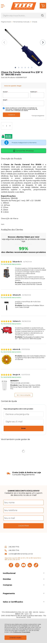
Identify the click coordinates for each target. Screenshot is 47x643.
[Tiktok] (36, 567)
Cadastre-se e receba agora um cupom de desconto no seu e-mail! (23, 494)
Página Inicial (6, 22)
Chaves (34, 22)
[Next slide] (42, 42)
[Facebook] (11, 567)
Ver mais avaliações (23, 395)
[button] (15, 67)
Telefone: (33, 91)
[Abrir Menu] (3, 6)
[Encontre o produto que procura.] (42, 15)
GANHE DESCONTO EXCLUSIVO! (23, 491)
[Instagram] (17, 567)
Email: (5, 100)
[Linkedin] (30, 567)
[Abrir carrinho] (43, 6)
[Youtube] (23, 567)
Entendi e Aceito (15, 637)
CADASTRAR (23, 526)
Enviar (23, 428)
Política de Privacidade (21, 632)
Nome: (5, 91)
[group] (23, 473)
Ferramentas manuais (21, 22)
